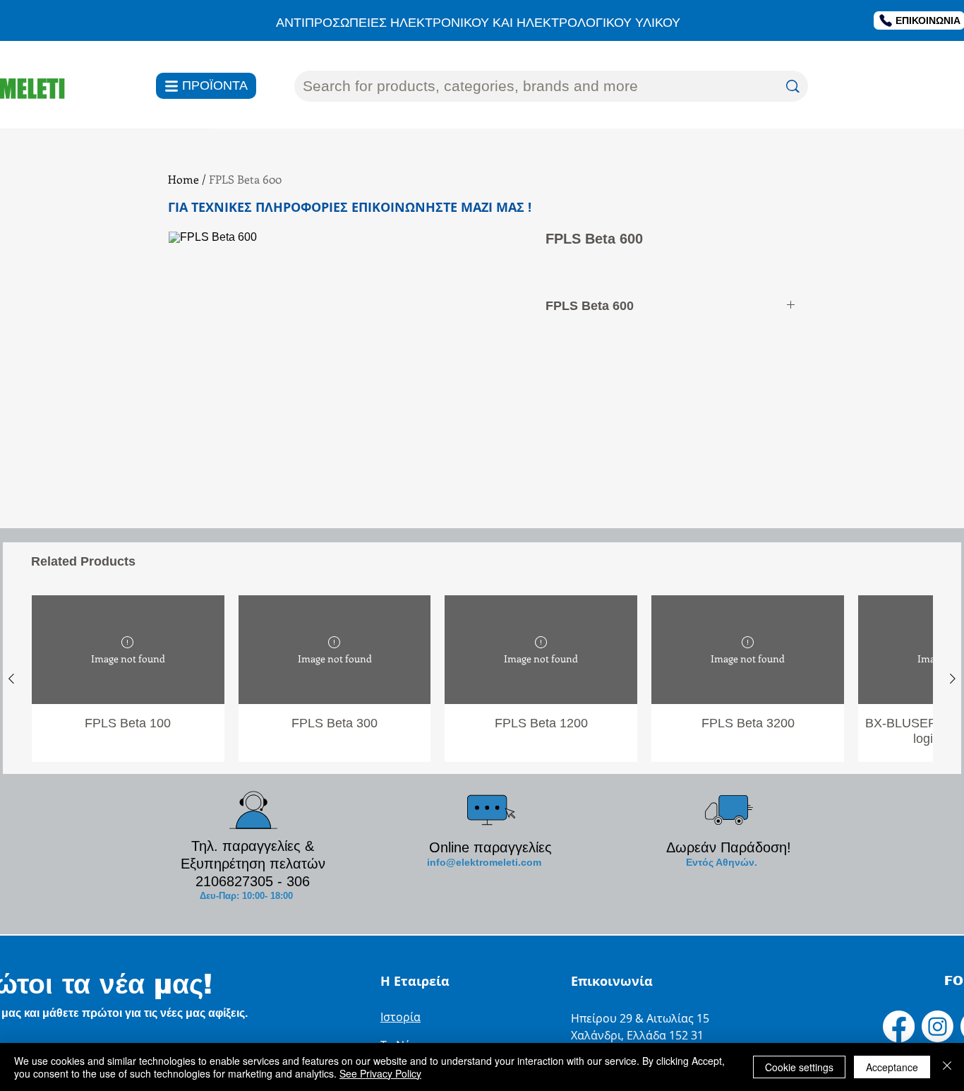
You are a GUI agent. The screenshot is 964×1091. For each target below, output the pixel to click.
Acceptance (892, 1067)
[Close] (947, 1067)
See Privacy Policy (380, 1073)
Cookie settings (799, 1067)
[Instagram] (937, 1026)
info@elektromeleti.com (484, 862)
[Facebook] (899, 1026)
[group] (482, 678)
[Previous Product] (11, 678)
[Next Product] (952, 678)
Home (183, 179)
